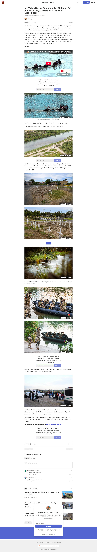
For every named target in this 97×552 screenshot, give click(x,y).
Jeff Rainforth (31, 18)
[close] (61, 506)
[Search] (78, 2)
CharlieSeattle (30, 470)
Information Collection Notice (48, 530)
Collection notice (57, 542)
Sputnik (29, 477)
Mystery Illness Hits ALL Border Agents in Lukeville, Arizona (40, 503)
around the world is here (53, 424)
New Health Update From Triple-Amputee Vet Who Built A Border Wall (41, 493)
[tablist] (30, 458)
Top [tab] (26, 488)
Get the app (55, 546)
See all (27, 522)
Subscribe (86, 2)
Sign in (93, 2)
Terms (51, 542)
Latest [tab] (29, 488)
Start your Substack (45, 546)
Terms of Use (54, 529)
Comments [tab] (27, 458)
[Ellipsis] (72, 471)
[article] (48, 495)
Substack (42, 549)
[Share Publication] (80, 2)
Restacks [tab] (33, 458)
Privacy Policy (58, 530)
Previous (29, 449)
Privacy (47, 542)
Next (68, 449)
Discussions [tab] (34, 488)
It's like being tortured (29, 496)
